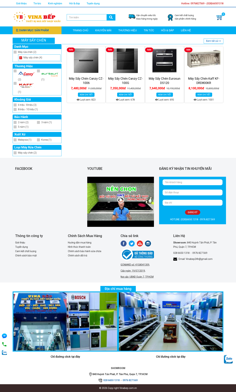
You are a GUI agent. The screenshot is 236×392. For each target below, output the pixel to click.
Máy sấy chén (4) (32, 57)
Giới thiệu (21, 3)
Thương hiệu (127, 30)
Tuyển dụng (93, 3)
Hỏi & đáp (74, 3)
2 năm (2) (23, 122)
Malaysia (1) (24, 139)
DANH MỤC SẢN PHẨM (33, 30)
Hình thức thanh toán (79, 246)
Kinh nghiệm (55, 3)
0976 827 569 (199, 253)
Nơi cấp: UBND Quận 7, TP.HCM (137, 276)
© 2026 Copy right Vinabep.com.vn (118, 388)
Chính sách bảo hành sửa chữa (84, 251)
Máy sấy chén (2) (27, 152)
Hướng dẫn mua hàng (79, 242)
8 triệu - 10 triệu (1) (28, 109)
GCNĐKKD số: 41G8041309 (135, 264)
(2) (19, 79)
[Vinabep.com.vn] (37, 16)
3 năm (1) (46, 122)
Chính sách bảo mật (26, 255)
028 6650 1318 (181, 253)
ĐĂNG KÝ (192, 212)
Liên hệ (186, 30)
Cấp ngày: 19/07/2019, (133, 270)
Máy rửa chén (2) (27, 52)
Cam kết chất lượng (25, 251)
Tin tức (37, 3)
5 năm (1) (23, 126)
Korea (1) (46, 139)
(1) (42, 79)
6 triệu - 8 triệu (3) (27, 104)
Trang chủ (80, 30)
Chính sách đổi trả (77, 255)
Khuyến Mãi (103, 30)
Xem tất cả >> (213, 41)
